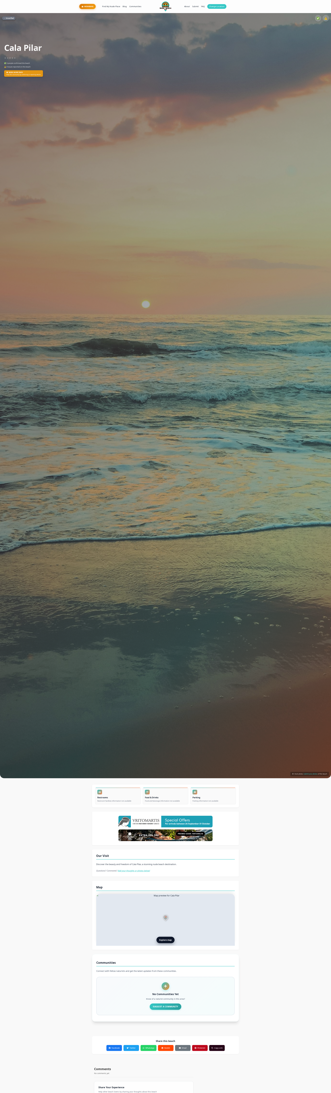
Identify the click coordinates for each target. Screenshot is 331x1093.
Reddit (167, 1048)
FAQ (203, 6)
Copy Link (218, 1048)
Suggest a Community (165, 1006)
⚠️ (325, 18)
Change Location (216, 6)
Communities (135, 6)
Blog (125, 6)
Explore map (165, 940)
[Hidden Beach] (165, 835)
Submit (195, 6)
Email (184, 1048)
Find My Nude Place (111, 6)
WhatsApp (149, 1048)
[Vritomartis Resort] (165, 821)
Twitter (133, 1048)
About (187, 6)
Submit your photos (311, 774)
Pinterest (201, 1048)
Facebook (116, 1048)
